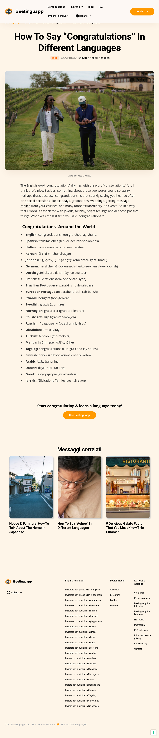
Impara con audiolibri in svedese (80, 658)
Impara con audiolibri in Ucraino (80, 690)
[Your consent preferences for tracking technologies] (154, 733)
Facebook (114, 589)
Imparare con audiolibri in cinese (81, 632)
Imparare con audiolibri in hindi (80, 637)
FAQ (101, 6)
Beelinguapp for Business (142, 612)
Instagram (115, 595)
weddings (97, 201)
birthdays (63, 201)
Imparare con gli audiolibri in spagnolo (83, 595)
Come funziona (56, 6)
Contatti (138, 649)
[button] (76, 7)
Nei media (139, 619)
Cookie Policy (140, 643)
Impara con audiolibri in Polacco (80, 663)
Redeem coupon (142, 598)
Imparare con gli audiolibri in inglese (82, 589)
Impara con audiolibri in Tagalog (80, 695)
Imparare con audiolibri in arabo (80, 653)
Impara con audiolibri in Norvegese (82, 674)
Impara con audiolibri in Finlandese (82, 706)
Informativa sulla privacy (142, 636)
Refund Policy (141, 630)
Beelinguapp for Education (142, 604)
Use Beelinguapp (79, 415)
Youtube (114, 605)
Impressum (139, 625)
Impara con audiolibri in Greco (79, 679)
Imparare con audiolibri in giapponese (83, 621)
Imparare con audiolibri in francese (82, 605)
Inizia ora (142, 11)
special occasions (37, 201)
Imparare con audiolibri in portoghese (83, 600)
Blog (91, 6)
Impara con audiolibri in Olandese (81, 669)
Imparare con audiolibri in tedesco (81, 616)
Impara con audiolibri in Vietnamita (82, 700)
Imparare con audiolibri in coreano (81, 648)
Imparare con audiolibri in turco (80, 642)
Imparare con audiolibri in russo (80, 626)
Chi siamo (139, 593)
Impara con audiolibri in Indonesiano (82, 685)
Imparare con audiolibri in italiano (81, 610)
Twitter (113, 600)
